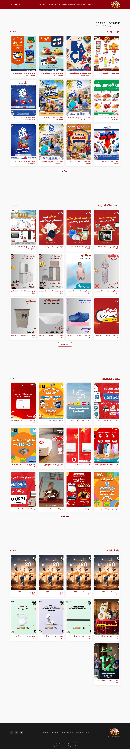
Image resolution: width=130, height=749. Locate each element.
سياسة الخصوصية (72, 746)
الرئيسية (90, 4)
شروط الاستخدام (62, 746)
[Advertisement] (65, 15)
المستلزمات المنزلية (69, 4)
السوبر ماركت (82, 4)
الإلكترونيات (43, 4)
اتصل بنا (55, 746)
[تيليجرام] (16, 732)
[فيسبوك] (21, 732)
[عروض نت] (114, 731)
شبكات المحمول (55, 4)
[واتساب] (11, 732)
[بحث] (20, 4)
